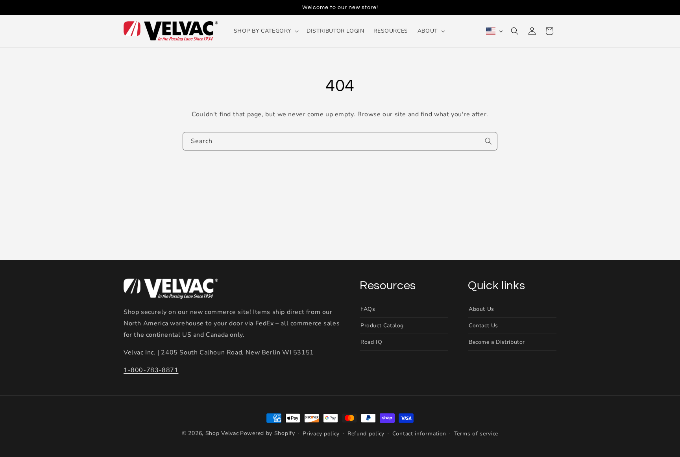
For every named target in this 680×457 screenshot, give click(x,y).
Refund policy (365, 433)
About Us (481, 309)
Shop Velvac (222, 433)
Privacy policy (321, 433)
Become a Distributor (497, 342)
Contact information (419, 433)
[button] (265, 31)
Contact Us (483, 325)
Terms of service (476, 433)
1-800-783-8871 (151, 370)
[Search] (488, 141)
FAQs (367, 309)
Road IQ (371, 342)
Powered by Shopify (267, 433)
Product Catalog (382, 325)
